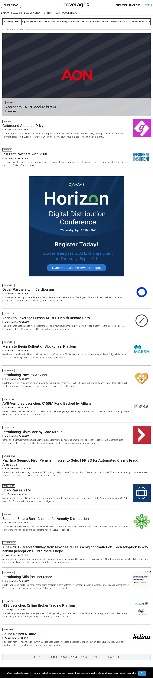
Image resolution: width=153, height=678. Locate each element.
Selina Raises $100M (19, 634)
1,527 (111, 657)
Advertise (134, 5)
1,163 (94, 657)
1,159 (54, 657)
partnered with (65, 21)
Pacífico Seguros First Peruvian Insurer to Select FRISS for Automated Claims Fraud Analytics (70, 462)
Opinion (48, 13)
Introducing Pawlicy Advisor (25, 375)
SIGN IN (148, 5)
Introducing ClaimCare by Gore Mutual (32, 432)
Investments (9, 399)
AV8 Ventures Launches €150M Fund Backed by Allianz (46, 403)
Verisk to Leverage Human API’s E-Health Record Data (46, 318)
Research (16, 13)
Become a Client (33, 13)
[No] (149, 673)
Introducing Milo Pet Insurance (27, 577)
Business (10, 103)
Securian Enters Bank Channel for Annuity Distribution (45, 519)
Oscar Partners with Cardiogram (28, 289)
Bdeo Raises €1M (16, 490)
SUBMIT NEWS (11, 5)
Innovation (8, 285)
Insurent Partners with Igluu (24, 154)
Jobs (57, 13)
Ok (142, 673)
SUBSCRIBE (121, 5)
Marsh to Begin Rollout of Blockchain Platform (39, 346)
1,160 (64, 657)
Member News (69, 13)
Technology (9, 314)
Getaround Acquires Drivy (22, 126)
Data (4, 13)
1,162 (84, 657)
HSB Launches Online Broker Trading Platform (39, 605)
